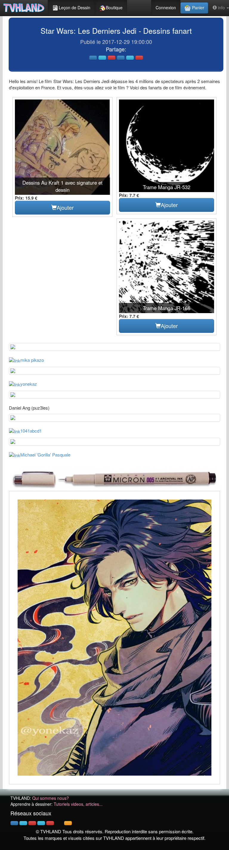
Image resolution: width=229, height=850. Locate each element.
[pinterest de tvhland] (32, 823)
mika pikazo (32, 360)
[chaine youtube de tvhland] (50, 823)
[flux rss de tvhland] (68, 823)
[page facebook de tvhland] (14, 823)
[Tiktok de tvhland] (59, 823)
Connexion (166, 7)
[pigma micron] (114, 478)
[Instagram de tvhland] (41, 823)
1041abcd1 (31, 431)
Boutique (114, 7)
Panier (197, 7)
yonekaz (28, 384)
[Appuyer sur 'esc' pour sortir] (114, 638)
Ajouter (65, 207)
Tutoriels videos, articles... (78, 804)
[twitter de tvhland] (23, 823)
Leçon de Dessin (74, 7)
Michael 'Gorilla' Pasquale (45, 454)
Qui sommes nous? (50, 798)
